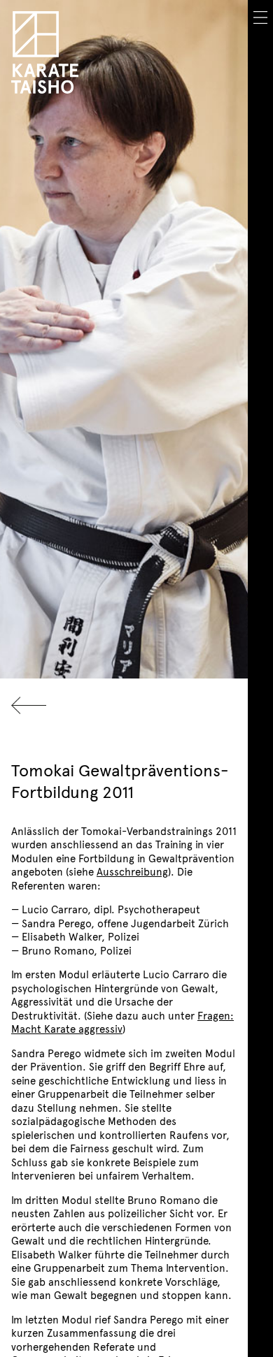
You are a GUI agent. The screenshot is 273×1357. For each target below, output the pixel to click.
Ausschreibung (132, 871)
